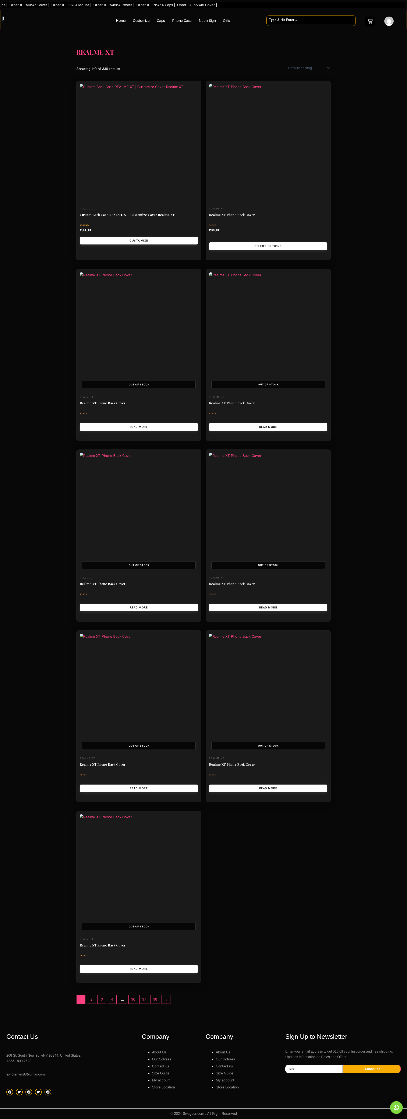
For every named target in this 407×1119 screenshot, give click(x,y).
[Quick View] (213, 238)
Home (121, 20)
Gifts (226, 20)
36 (133, 999)
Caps (161, 20)
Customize (141, 20)
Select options (268, 246)
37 (144, 999)
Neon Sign (207, 20)
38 (155, 999)
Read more (139, 426)
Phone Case (182, 20)
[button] (396, 1107)
